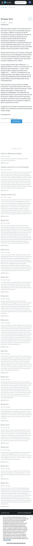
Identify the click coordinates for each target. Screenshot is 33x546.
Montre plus (16, 121)
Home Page (4, 7)
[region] (16, 530)
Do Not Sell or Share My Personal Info (16, 543)
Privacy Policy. (7, 540)
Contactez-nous (5, 512)
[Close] (30, 517)
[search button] (25, 2)
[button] (2, 3)
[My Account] (30, 2)
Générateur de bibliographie (24, 512)
